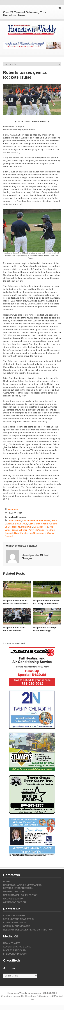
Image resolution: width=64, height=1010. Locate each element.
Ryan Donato (20, 533)
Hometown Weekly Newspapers (22, 885)
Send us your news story (18, 919)
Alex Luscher (28, 520)
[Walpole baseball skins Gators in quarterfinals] (17, 589)
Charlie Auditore (49, 523)
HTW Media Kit (11, 943)
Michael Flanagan (18, 517)
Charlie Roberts (12, 527)
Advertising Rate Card (17, 946)
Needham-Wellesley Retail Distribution (28, 929)
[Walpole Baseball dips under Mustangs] (47, 616)
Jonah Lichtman (19, 530)
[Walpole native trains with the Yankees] (17, 616)
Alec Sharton (15, 520)
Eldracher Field (40, 527)
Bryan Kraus (21, 523)
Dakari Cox (26, 527)
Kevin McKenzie (36, 530)
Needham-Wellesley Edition (20, 895)
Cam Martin (34, 523)
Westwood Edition (14, 902)
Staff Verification (14, 922)
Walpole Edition (13, 898)
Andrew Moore (43, 520)
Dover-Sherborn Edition (18, 888)
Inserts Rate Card (14, 950)
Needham (13, 509)
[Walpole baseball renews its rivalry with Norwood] (47, 589)
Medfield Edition (13, 891)
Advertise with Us (14, 915)
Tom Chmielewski (37, 533)
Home (6, 881)
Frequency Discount (16, 954)
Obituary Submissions (16, 926)
